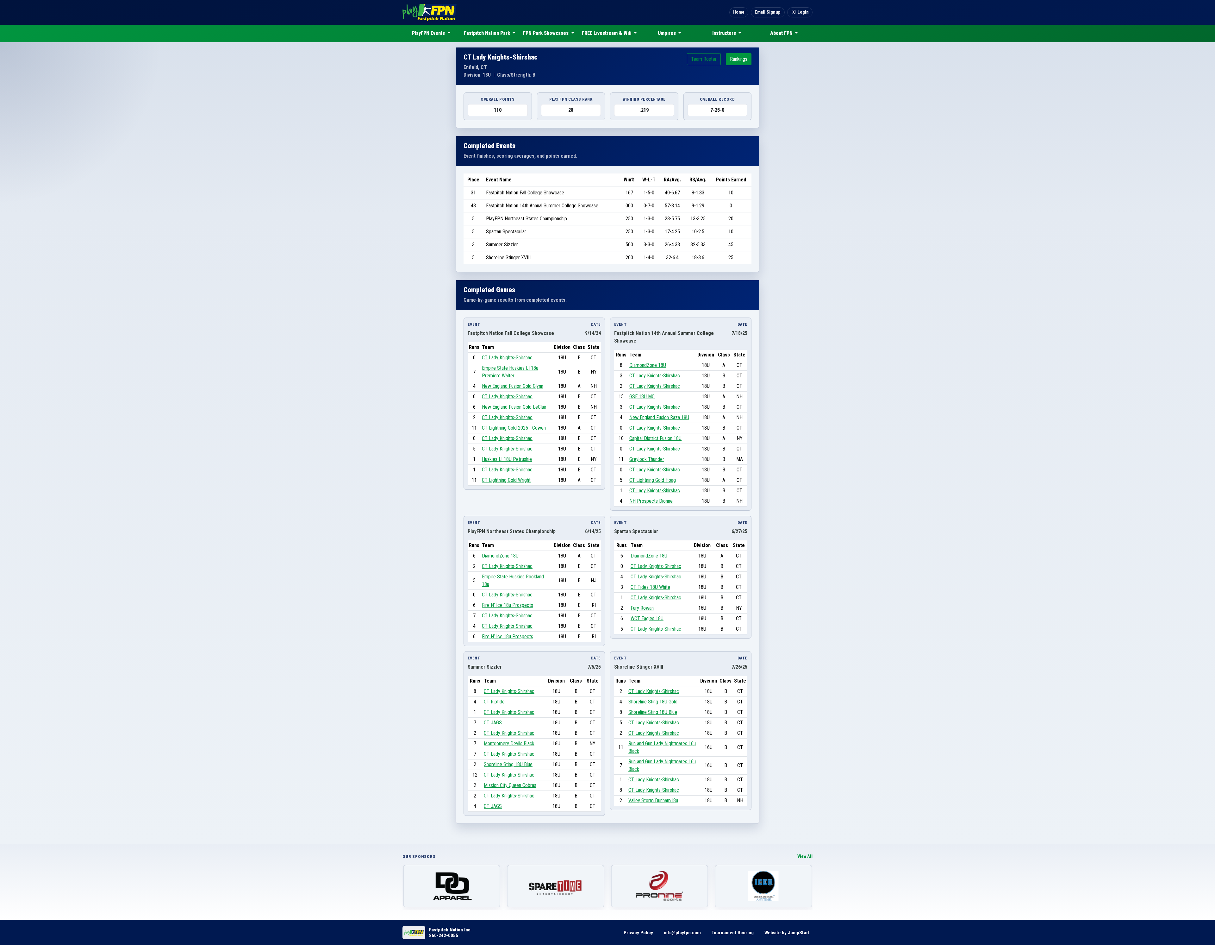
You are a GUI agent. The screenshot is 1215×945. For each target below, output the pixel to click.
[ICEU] (659, 886)
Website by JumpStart (787, 933)
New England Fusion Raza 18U (659, 417)
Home (739, 12)
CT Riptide (494, 702)
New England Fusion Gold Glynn (512, 386)
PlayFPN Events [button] (429, 33)
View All (805, 856)
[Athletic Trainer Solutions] (763, 886)
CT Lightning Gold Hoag (652, 480)
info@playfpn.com (682, 933)
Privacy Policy (638, 933)
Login (803, 12)
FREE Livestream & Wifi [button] (607, 33)
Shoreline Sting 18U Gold (652, 702)
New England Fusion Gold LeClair (514, 407)
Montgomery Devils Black (509, 743)
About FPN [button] (782, 33)
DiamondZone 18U (647, 365)
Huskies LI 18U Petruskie (507, 459)
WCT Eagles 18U (647, 618)
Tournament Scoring (733, 933)
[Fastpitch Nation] (429, 12)
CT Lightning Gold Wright (506, 480)
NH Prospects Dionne (651, 501)
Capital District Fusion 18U (655, 438)
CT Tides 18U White (650, 587)
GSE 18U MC (642, 397)
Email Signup (768, 12)
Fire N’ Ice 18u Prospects (507, 605)
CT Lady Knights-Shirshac (507, 358)
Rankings (738, 59)
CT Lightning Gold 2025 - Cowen (514, 428)
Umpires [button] (667, 33)
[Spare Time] (451, 886)
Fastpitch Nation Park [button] (487, 33)
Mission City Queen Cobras (510, 785)
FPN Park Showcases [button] (546, 33)
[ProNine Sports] (555, 886)
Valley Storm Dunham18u (653, 800)
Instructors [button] (724, 33)
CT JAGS (493, 723)
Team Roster (704, 59)
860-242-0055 (443, 935)
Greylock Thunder (646, 459)
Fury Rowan (642, 608)
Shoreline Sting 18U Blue (508, 764)
